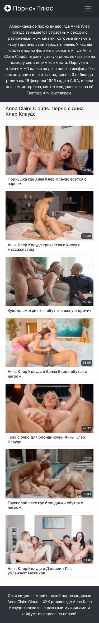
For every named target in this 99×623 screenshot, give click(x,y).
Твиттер (34, 93)
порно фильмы (37, 50)
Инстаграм (61, 93)
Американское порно (29, 26)
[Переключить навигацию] (88, 8)
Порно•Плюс (32, 8)
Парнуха (77, 62)
